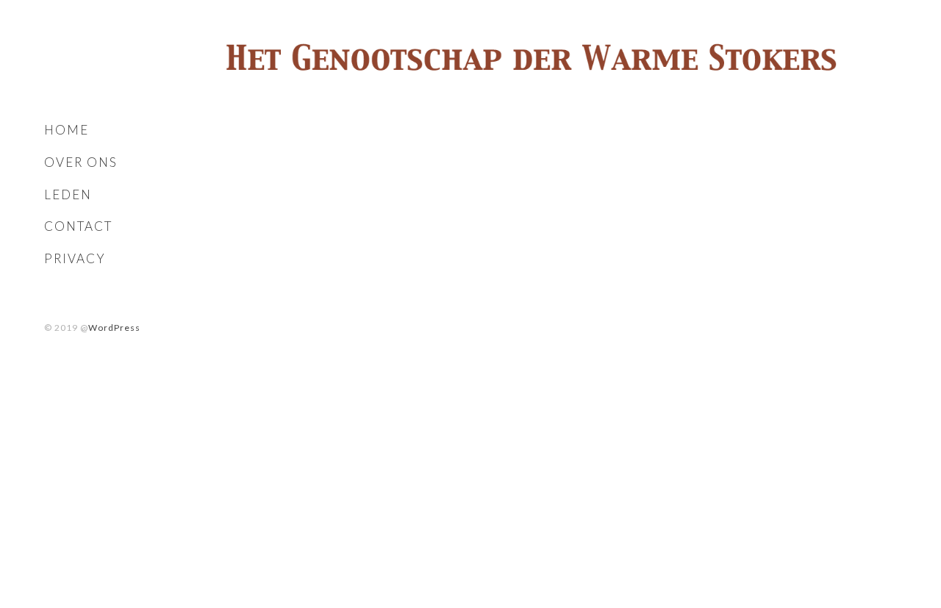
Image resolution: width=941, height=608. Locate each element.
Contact (78, 226)
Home (66, 129)
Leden (68, 194)
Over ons (81, 162)
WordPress (114, 327)
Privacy (75, 258)
